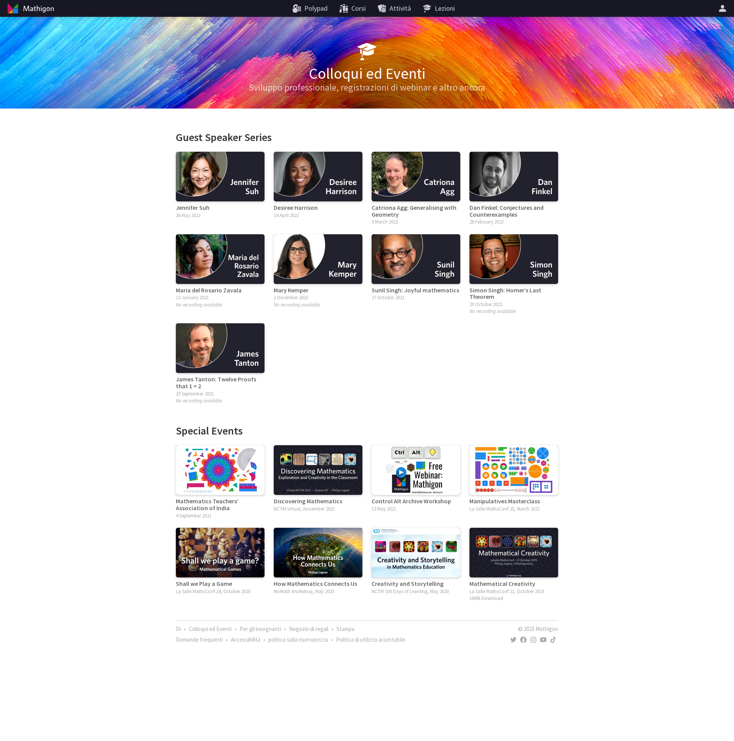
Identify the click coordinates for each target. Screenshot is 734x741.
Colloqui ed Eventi (210, 628)
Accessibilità (245, 639)
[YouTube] (543, 640)
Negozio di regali (308, 628)
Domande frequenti (199, 639)
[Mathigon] (30, 8)
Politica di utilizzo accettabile (370, 639)
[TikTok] (553, 640)
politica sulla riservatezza (298, 639)
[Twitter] (513, 640)
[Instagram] (533, 640)
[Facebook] (523, 640)
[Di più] (723, 8)
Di (178, 628)
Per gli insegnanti (260, 628)
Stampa (345, 628)
